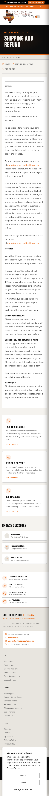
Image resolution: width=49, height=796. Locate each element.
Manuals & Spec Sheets (13, 697)
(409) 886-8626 (13, 637)
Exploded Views (10, 704)
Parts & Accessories (12, 676)
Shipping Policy (10, 740)
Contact (7, 733)
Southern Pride (18, 615)
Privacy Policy (9, 744)
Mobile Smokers (10, 672)
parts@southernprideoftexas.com (23, 165)
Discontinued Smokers (13, 708)
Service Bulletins (10, 701)
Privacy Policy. (13, 768)
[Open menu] (44, 17)
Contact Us (8, 715)
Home (3, 57)
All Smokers (8, 661)
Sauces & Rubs (10, 680)
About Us (7, 729)
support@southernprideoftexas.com (21, 641)
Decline (23, 782)
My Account (8, 736)
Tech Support (9, 693)
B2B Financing (9, 712)
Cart (32, 17)
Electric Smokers (11, 669)
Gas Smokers (9, 665)
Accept (23, 775)
